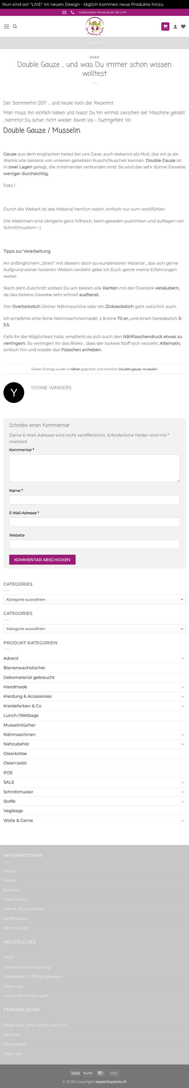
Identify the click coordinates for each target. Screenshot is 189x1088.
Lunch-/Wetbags (20, 715)
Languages (93, 42)
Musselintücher (19, 725)
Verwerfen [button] (176, 4)
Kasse (9, 880)
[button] (6, 26)
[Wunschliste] (183, 26)
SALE (8, 782)
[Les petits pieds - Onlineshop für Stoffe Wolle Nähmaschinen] (94, 26)
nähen (94, 57)
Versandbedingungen (26, 995)
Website (17, 535)
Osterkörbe (15, 753)
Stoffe (9, 801)
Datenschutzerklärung (26, 967)
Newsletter (14, 1044)
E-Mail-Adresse (24, 513)
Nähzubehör (16, 743)
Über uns (12, 986)
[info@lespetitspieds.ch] (64, 12)
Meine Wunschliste (23, 908)
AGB (8, 957)
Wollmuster (15, 927)
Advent (10, 658)
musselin (150, 369)
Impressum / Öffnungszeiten (33, 976)
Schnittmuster (18, 791)
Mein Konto (15, 899)
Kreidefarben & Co (22, 705)
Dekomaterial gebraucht (29, 677)
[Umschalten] (183, 658)
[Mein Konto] (175, 26)
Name (16, 490)
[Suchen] (15, 26)
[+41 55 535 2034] (73, 12)
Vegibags (13, 810)
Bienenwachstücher (24, 667)
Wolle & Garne (18, 820)
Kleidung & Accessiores (27, 696)
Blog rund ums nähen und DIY (35, 1025)
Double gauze (130, 369)
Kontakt (11, 889)
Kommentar (21, 450)
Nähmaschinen (19, 734)
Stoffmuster (15, 918)
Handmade (15, 686)
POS (7, 772)
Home (9, 870)
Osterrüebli (15, 763)
